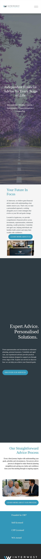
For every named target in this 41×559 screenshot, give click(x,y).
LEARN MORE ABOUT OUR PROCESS (21, 502)
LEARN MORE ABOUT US (21, 237)
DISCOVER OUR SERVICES (15, 372)
